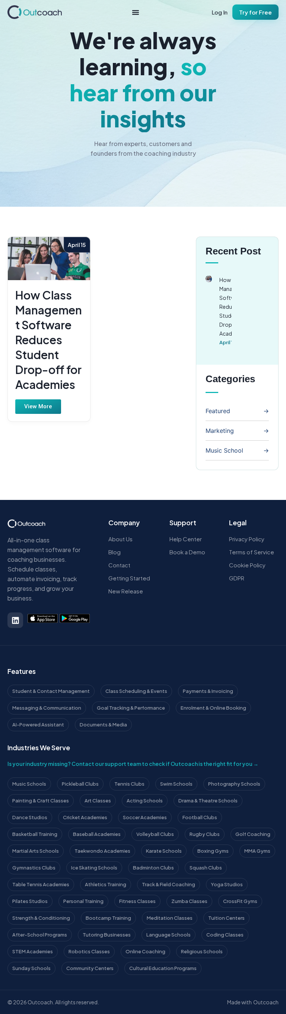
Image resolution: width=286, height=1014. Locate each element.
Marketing (220, 430)
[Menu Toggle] (135, 12)
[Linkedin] (15, 620)
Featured (218, 411)
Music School (224, 450)
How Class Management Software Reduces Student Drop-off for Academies (48, 340)
